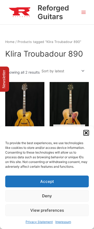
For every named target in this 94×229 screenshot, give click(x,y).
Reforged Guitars (53, 12)
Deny (47, 195)
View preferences (47, 210)
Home (9, 42)
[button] (86, 132)
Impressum (63, 222)
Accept (47, 181)
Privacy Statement (39, 222)
